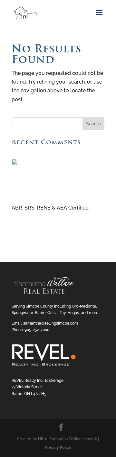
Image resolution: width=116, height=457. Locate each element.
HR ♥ (42, 439)
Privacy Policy (58, 447)
